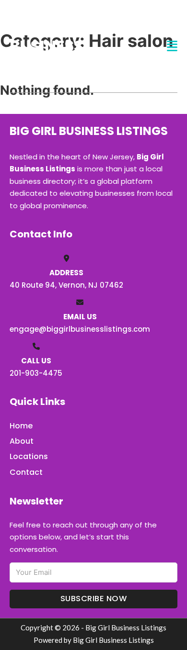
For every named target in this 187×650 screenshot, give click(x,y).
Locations (29, 456)
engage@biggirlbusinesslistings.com (80, 329)
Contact (26, 472)
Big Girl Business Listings (46, 46)
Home (21, 425)
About (22, 441)
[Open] (172, 46)
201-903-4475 (36, 373)
